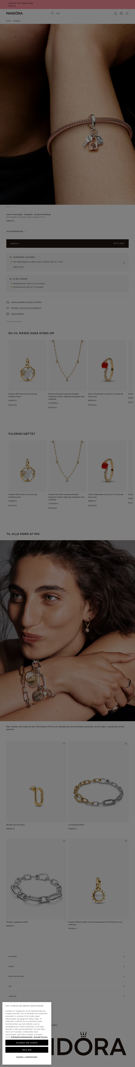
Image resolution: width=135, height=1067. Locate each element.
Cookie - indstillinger (26, 1057)
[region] (27, 1033)
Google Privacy (40, 1037)
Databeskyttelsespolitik (22, 1037)
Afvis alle (27, 1050)
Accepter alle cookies (27, 1043)
